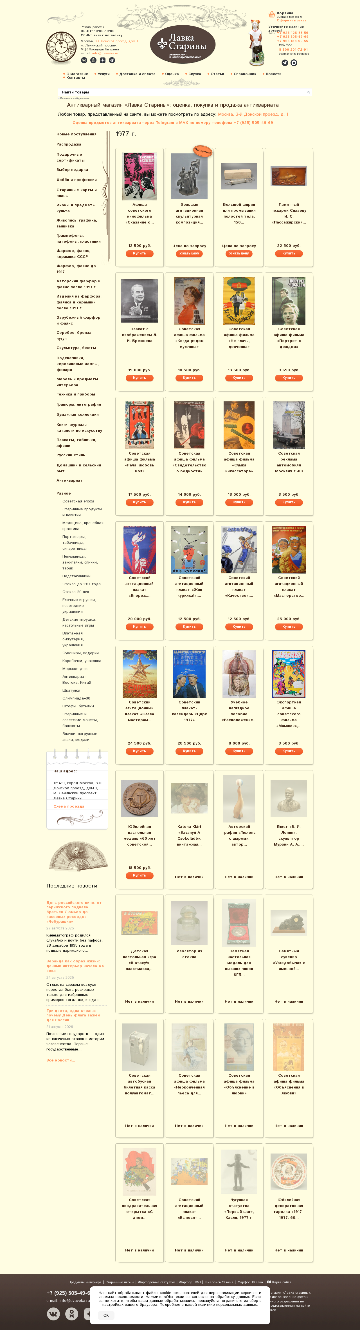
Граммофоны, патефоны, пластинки (79, 238)
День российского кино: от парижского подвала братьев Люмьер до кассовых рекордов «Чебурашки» (74, 912)
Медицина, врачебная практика (83, 526)
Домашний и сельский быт (79, 468)
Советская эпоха (78, 501)
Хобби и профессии (77, 180)
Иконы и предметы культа (76, 208)
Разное (64, 493)
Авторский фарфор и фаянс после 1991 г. (78, 284)
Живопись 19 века (219, 1282)
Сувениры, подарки (80, 653)
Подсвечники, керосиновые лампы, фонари (78, 364)
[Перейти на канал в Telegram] (112, 60)
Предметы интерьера (86, 1282)
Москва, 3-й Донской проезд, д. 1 (253, 114)
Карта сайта (281, 1282)
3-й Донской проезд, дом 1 (116, 41)
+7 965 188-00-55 (292, 41)
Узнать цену (189, 253)
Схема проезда (68, 806)
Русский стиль (71, 455)
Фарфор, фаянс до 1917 (76, 269)
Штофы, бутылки (78, 706)
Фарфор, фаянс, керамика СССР (73, 254)
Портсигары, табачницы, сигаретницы (74, 542)
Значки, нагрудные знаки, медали (79, 737)
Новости (274, 74)
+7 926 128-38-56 (292, 32)
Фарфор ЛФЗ (190, 1282)
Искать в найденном (74, 98)
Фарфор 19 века (250, 1282)
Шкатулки (71, 690)
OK (106, 1315)
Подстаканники (76, 576)
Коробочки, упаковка (81, 661)
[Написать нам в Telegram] (272, 60)
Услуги (104, 74)
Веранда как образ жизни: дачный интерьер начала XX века (75, 966)
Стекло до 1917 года (81, 584)
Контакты (75, 78)
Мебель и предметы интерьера (77, 382)
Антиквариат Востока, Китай (76, 679)
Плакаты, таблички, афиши (76, 443)
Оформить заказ (291, 20)
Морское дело (75, 669)
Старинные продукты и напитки (82, 512)
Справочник (245, 74)
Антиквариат (70, 480)
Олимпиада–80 (76, 698)
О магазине (77, 74)
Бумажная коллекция (78, 414)
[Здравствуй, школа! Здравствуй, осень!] (262, 45)
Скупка (194, 74)
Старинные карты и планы (77, 193)
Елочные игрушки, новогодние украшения (79, 605)
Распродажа (69, 144)
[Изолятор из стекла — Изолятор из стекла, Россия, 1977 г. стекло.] (189, 923)
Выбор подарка (72, 170)
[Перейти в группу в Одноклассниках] (93, 60)
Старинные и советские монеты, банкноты (80, 720)
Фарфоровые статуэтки (157, 1282)
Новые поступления (76, 134)
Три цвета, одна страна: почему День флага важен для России (73, 1016)
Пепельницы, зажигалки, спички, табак (80, 562)
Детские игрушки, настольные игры (79, 622)
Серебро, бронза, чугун (75, 335)
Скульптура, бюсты (76, 348)
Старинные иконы (120, 1282)
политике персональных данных (227, 1304)
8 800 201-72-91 (293, 49)
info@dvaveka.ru (105, 53)
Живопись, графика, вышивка (77, 223)
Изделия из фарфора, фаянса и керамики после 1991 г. (79, 302)
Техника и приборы (76, 394)
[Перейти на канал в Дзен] (102, 60)
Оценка (172, 74)
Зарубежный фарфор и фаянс (78, 320)
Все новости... (60, 1060)
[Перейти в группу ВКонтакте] (84, 60)
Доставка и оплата (137, 74)
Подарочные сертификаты (71, 157)
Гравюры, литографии (79, 404)
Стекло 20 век (75, 592)
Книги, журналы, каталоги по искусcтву (79, 427)
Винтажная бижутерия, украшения (73, 639)
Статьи (217, 74)
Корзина (285, 13)
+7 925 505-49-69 (293, 36)
